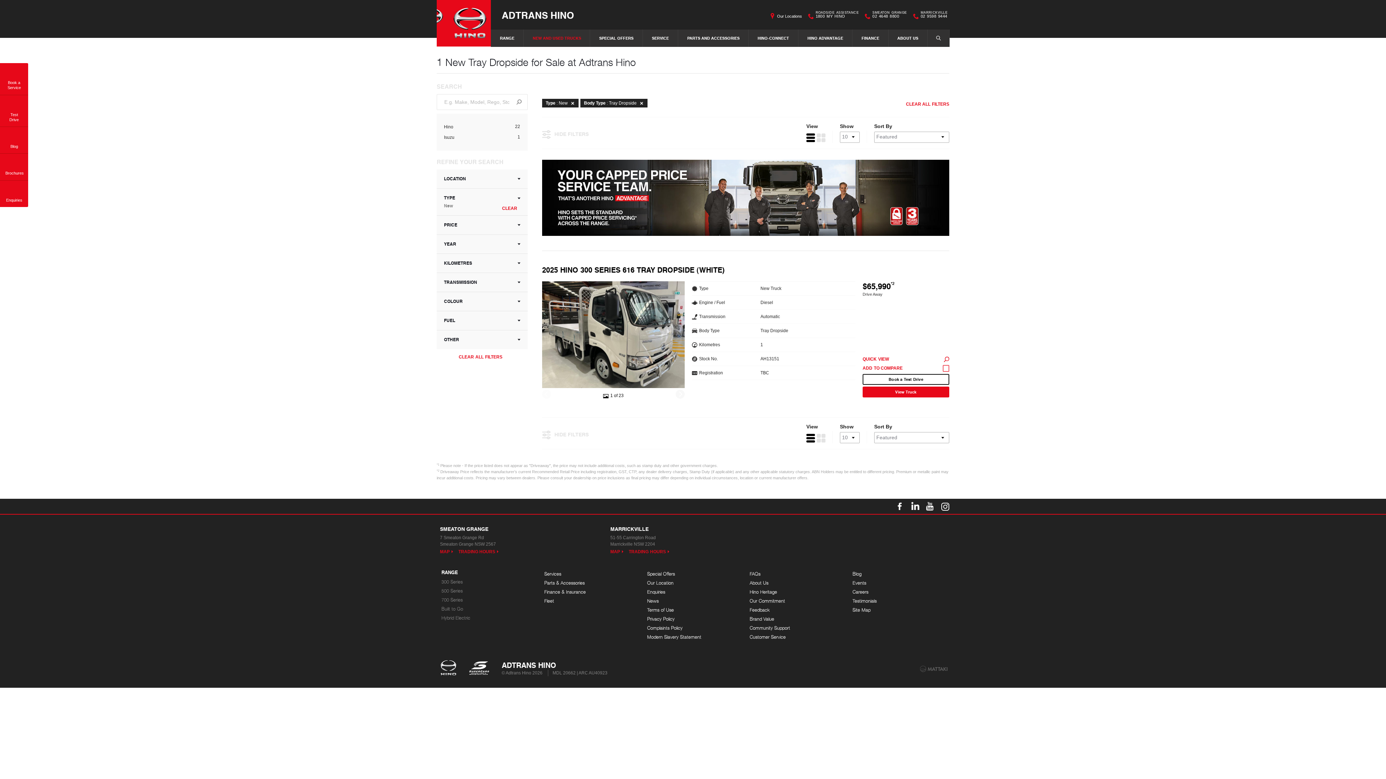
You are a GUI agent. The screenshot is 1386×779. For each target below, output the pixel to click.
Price (450, 225)
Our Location (660, 583)
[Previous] (546, 394)
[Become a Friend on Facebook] (899, 506)
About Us (907, 38)
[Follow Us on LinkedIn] (915, 506)
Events (859, 583)
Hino (448, 126)
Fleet (549, 601)
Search (938, 38)
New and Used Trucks (557, 38)
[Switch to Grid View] (821, 137)
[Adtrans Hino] (464, 23)
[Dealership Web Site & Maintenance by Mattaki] (934, 669)
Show (847, 126)
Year (450, 244)
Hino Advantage (825, 38)
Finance (870, 38)
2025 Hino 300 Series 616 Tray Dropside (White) (633, 269)
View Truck (905, 391)
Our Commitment (767, 601)
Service (660, 38)
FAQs (755, 574)
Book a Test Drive (906, 379)
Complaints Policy (665, 628)
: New (557, 103)
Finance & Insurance (565, 592)
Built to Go (452, 609)
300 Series (452, 582)
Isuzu (449, 137)
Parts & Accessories (564, 583)
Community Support (770, 628)
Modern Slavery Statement (674, 637)
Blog (857, 574)
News (653, 601)
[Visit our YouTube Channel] (930, 506)
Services (552, 574)
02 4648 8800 (889, 15)
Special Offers (616, 38)
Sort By (883, 126)
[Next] (680, 394)
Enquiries (656, 592)
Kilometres (458, 263)
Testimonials (865, 601)
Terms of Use (660, 610)
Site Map (862, 610)
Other (451, 339)
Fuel (449, 320)
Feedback (760, 610)
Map (445, 551)
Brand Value (762, 619)
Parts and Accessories (713, 38)
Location (455, 178)
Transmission (460, 282)
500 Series (452, 591)
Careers (860, 592)
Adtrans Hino (538, 15)
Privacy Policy (661, 619)
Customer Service (768, 637)
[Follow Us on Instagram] (945, 506)
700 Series (452, 600)
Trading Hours (477, 551)
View (812, 126)
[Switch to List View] (810, 137)
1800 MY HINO (837, 15)
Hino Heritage (763, 592)
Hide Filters (571, 133)
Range (507, 38)
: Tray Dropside (610, 103)
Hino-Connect (773, 38)
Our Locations (789, 16)
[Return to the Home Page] (450, 668)
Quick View (876, 359)
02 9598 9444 (934, 15)
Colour (453, 301)
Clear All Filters (480, 357)
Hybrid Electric (455, 618)
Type (449, 202)
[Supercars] (478, 668)
